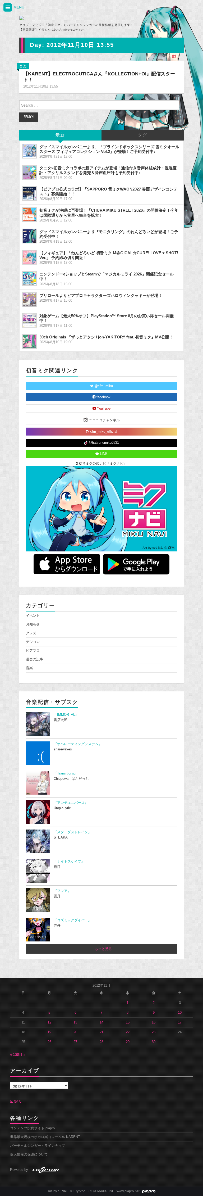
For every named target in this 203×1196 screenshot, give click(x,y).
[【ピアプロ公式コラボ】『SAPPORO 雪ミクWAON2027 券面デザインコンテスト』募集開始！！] (29, 193)
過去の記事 (34, 659)
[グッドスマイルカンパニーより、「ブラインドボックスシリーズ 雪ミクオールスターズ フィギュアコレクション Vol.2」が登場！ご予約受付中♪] (29, 151)
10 (180, 1012)
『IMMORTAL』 (66, 715)
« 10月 (15, 1055)
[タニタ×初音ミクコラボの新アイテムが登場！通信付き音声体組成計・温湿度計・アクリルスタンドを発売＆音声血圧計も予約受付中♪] (29, 172)
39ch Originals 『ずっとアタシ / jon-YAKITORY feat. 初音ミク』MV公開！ (106, 337)
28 (101, 1042)
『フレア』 (62, 891)
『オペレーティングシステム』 (78, 744)
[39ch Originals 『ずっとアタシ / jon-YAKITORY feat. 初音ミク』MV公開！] (29, 341)
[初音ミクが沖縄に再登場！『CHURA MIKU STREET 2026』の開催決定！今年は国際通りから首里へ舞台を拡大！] (29, 214)
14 (101, 1022)
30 (153, 1042)
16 (153, 1022)
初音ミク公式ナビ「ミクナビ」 (102, 463)
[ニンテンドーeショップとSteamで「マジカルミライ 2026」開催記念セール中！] (29, 278)
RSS (17, 1102)
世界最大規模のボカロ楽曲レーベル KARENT (45, 1137)
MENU (18, 7)
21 (101, 1032)
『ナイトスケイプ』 (69, 861)
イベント (33, 616)
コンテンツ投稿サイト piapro (32, 1128)
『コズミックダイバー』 (72, 920)
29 (128, 1042)
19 (49, 1032)
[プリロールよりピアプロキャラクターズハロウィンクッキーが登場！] (29, 299)
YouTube (103, 408)
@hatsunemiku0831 (103, 443)
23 (153, 1032)
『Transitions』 (65, 773)
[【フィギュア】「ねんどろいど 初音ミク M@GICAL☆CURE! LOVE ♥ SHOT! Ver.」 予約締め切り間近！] (29, 257)
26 (49, 1042)
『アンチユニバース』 (71, 803)
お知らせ (33, 624)
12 (49, 1022)
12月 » (20, 1055)
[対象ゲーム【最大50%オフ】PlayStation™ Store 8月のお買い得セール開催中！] (29, 320)
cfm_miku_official (103, 431)
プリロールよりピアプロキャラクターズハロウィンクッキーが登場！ (100, 295)
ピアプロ (33, 651)
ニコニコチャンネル (104, 420)
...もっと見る (101, 949)
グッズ (31, 633)
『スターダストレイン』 (72, 832)
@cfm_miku (103, 386)
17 (180, 1022)
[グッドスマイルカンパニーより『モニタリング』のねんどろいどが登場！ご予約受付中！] (29, 236)
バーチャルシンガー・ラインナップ (37, 1146)
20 (75, 1032)
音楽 (23, 66)
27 (75, 1042)
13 (75, 1022)
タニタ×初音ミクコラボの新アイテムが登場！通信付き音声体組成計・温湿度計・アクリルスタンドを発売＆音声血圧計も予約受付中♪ (108, 170)
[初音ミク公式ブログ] (68, 18)
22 (128, 1032)
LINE (103, 454)
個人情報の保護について (29, 1154)
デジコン (33, 642)
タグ (142, 135)
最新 (60, 135)
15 (128, 1022)
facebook (102, 397)
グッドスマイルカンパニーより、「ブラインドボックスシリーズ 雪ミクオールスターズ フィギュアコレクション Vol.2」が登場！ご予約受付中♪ (109, 149)
